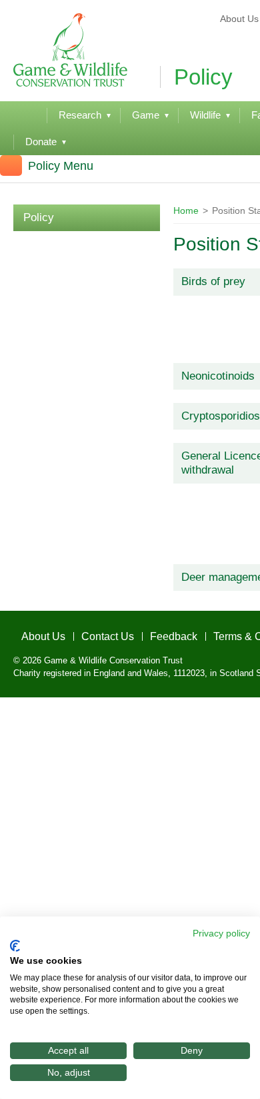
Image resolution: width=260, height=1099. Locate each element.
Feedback (141, 632)
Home (186, 210)
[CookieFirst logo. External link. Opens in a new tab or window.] (15, 946)
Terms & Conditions (214, 632)
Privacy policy (221, 933)
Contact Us (86, 632)
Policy (38, 217)
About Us (32, 632)
